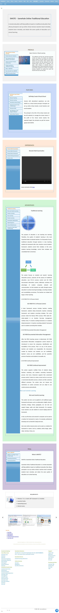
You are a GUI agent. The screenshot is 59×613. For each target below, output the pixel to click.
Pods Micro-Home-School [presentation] (15, 102)
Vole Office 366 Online (19, 565)
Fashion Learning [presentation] (10, 213)
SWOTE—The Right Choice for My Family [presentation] (12, 455)
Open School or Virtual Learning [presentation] (10, 53)
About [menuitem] (56, 1)
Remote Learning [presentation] (13, 100)
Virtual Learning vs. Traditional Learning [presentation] (10, 66)
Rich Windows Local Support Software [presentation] (14, 111)
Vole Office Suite (4, 554)
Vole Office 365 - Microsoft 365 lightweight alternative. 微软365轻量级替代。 (29, 552)
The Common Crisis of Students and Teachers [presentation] (10, 59)
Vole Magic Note (4, 574)
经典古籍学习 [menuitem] (35, 1)
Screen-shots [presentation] (10, 158)
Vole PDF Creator (4, 577)
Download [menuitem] (47, 1)
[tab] (11, 53)
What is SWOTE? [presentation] (9, 68)
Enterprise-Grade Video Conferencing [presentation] (14, 105)
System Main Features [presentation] (14, 114)
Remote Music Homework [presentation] (12, 153)
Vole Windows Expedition (6, 560)
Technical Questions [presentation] (11, 460)
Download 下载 (51, 564)
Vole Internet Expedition (6, 558)
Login (49, 568)
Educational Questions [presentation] (12, 458)
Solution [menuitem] (20, 1)
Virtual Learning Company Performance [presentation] (11, 62)
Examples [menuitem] (42, 1)
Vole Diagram (4, 562)
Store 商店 (50, 567)
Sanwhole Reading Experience (7, 573)
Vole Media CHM (4, 580)
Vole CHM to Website (5, 581)
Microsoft (50, 559)
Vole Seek (3, 584)
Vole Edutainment (4, 578)
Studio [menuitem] (16, 1)
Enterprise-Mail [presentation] (13, 108)
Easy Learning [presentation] (10, 215)
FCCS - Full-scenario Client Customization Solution (24, 554)
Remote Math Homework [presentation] (12, 151)
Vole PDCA (3, 582)
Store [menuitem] (1, 3)
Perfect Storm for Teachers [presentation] (11, 55)
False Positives (51, 557)
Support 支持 (50, 552)
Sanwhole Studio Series (5, 568)
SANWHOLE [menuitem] (3, 1)
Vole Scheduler (4, 561)
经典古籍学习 (17, 564)
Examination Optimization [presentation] (12, 220)
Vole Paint (3, 565)
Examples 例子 (51, 565)
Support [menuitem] (52, 1)
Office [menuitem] (12, 1)
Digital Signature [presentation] (10, 222)
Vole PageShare (4, 575)
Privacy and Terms (51, 555)
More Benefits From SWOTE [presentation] (11, 71)
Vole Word (3, 556)
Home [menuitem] (8, 1)
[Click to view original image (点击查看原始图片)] (1, 8)
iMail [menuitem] (25, 1)
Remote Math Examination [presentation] (12, 148)
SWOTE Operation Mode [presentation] (10, 73)
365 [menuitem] (27, 1)
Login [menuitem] (5, 3)
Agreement (50, 554)
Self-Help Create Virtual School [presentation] (14, 95)
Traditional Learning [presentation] (11, 208)
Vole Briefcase (4, 570)
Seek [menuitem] (31, 1)
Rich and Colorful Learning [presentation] (12, 211)
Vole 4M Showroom (5, 564)
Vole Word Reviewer (5, 571)
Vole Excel (3, 557)
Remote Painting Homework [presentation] (13, 155)
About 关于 (50, 558)
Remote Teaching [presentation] (13, 97)
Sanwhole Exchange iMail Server (21, 558)
